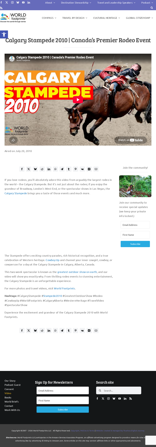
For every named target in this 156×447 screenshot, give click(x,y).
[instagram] (12, 2)
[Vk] (82, 169)
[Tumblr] (68, 169)
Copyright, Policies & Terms (82, 430)
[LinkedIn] (49, 169)
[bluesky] (18, 2)
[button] (4, 34)
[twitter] (6, 2)
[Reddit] (42, 169)
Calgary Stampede (16, 193)
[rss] (1, 8)
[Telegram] (62, 169)
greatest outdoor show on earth (77, 271)
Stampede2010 (52, 295)
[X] (28, 169)
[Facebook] (22, 169)
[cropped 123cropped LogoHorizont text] (13, 13)
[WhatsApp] (55, 169)
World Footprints (64, 288)
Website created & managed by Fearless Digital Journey (120, 430)
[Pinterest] (75, 169)
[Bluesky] (35, 169)
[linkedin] (29, 2)
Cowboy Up (52, 259)
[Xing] (89, 169)
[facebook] (1, 2)
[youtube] (23, 2)
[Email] (96, 169)
